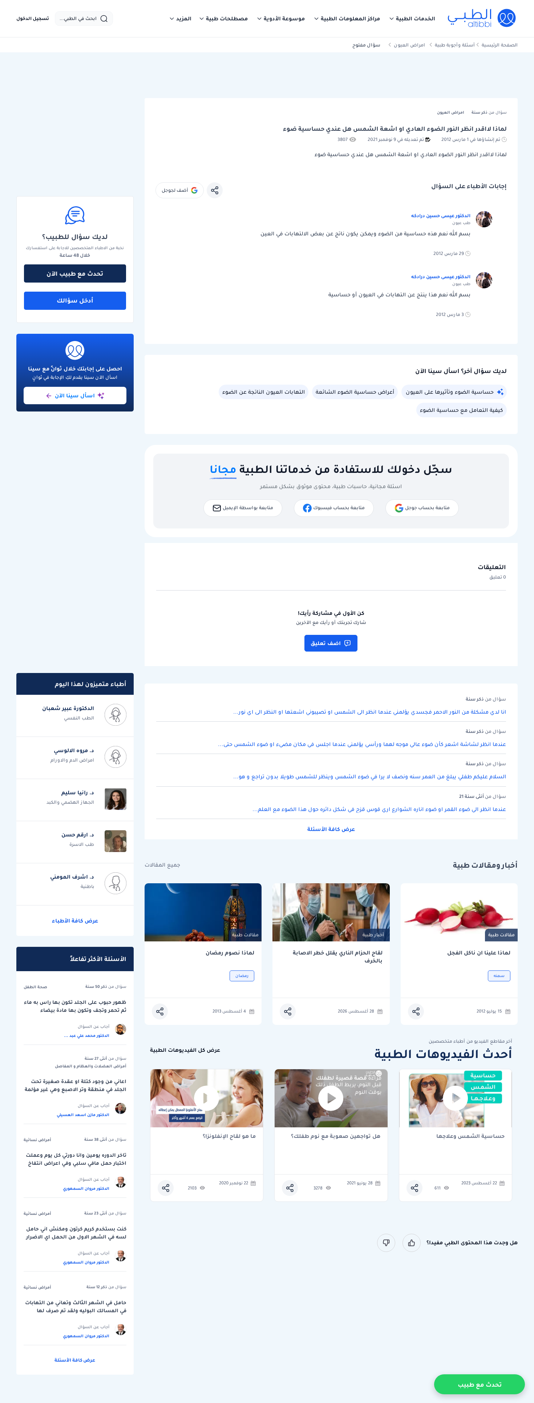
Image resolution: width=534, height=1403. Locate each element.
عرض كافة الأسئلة (331, 829)
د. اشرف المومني (72, 876)
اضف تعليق (326, 643)
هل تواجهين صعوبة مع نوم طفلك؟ (335, 1136)
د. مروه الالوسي (74, 750)
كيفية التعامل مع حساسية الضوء (461, 410)
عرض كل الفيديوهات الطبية (185, 1050)
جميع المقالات (162, 864)
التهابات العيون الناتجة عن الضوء (263, 392)
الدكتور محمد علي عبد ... (86, 1035)
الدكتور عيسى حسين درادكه (440, 215)
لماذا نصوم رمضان (230, 953)
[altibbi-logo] (482, 18)
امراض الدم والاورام (72, 760)
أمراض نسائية (37, 1139)
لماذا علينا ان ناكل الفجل (478, 953)
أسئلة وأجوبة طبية (455, 44)
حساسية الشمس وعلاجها (470, 1136)
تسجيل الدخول (32, 18)
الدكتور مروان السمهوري (86, 1188)
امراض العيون (409, 44)
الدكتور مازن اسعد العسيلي (83, 1114)
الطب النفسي (79, 717)
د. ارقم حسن (77, 834)
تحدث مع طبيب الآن (74, 273)
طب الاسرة (81, 844)
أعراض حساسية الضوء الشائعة (355, 392)
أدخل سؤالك (75, 300)
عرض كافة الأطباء (75, 920)
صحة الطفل (35, 987)
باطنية (87, 886)
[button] (412, 18)
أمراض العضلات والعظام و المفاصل (90, 1066)
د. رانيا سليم (77, 792)
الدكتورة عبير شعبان (68, 708)
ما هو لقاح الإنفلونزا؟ (229, 1136)
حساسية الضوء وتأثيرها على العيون (450, 392)
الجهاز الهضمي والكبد (70, 802)
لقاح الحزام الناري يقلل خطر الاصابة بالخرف (338, 957)
